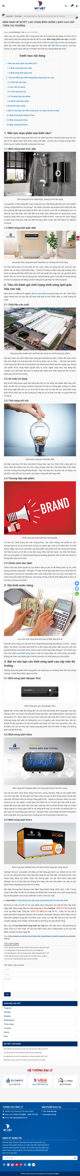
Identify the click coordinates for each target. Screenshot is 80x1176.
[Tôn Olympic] (14, 1081)
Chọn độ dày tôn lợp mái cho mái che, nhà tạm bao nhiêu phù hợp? (27, 947)
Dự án (6, 1036)
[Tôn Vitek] (40, 1081)
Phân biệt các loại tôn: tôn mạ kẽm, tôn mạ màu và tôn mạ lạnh (26, 956)
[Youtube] (16, 1164)
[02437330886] (77, 593)
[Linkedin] (25, 1164)
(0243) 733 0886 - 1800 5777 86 (25, 1114)
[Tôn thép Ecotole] (65, 1081)
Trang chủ (7, 1008)
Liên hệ (6, 1032)
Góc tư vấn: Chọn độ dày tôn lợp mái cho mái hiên (21, 959)
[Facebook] (77, 583)
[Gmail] (33, 1164)
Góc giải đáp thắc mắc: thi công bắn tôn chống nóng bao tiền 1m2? (27, 953)
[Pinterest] (21, 1164)
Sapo (57, 1173)
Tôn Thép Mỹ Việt (49, 1111)
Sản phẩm (7, 1016)
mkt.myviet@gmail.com (18, 1118)
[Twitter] (8, 1164)
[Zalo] (77, 589)
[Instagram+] (12, 1164)
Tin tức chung (9, 1024)
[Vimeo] (29, 1164)
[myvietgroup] (40, 5)
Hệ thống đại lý (9, 1020)
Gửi (7, 994)
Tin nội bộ (7, 1028)
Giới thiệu (7, 1012)
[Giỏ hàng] (71, 6)
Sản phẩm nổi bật (49, 1114)
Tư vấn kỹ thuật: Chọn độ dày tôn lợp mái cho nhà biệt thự (24, 950)
